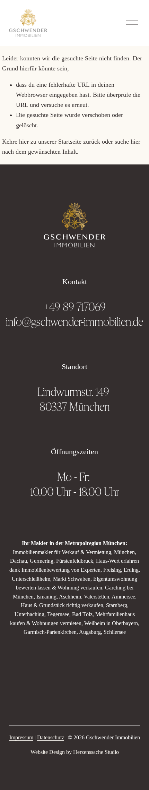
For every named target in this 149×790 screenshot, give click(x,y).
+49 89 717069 (75, 306)
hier (24, 141)
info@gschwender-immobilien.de (74, 321)
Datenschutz (50, 737)
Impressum (21, 737)
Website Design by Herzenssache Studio (74, 752)
